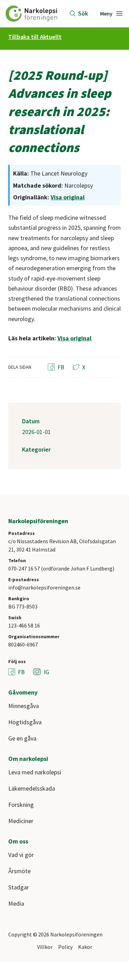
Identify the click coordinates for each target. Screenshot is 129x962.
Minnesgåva (23, 706)
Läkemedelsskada (31, 788)
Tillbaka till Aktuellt (35, 37)
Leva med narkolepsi (34, 772)
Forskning (21, 805)
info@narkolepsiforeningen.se (44, 587)
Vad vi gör (21, 855)
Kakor (85, 946)
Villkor (45, 946)
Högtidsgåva (25, 722)
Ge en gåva (22, 738)
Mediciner (20, 821)
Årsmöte (19, 871)
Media (16, 903)
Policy (65, 946)
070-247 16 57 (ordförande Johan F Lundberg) (61, 568)
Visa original (68, 197)
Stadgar (18, 887)
